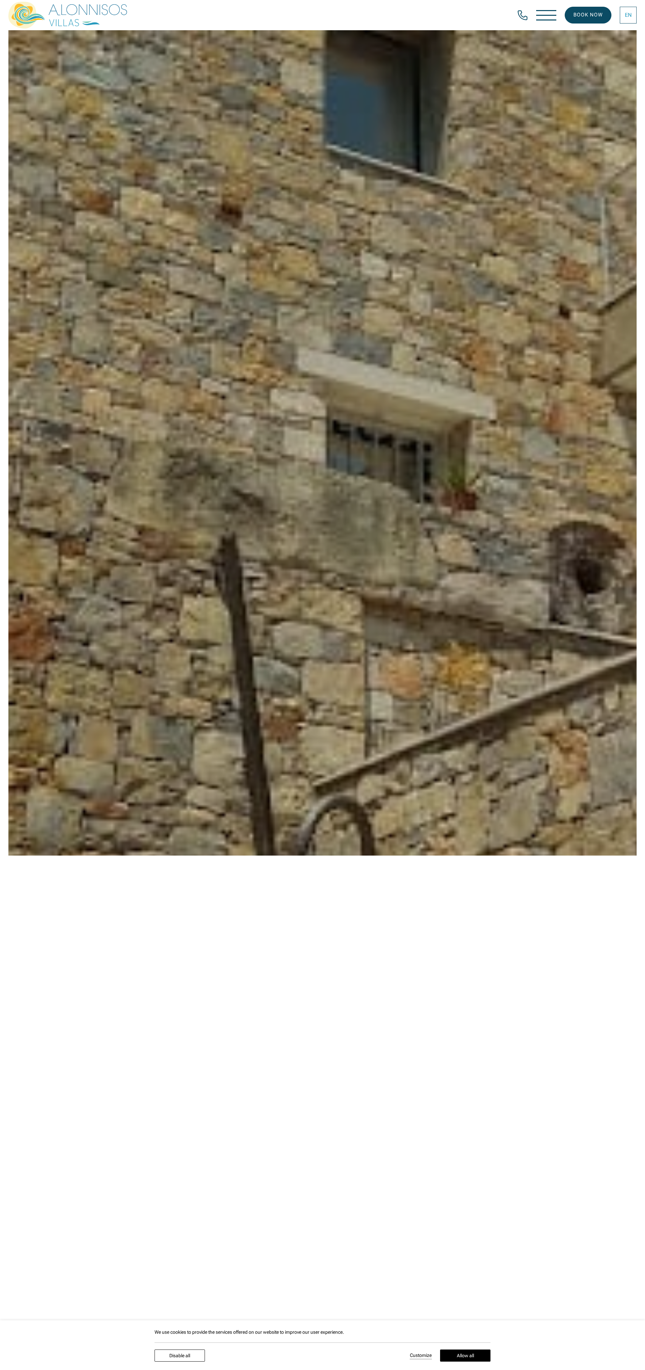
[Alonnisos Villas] (67, 15)
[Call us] (522, 14)
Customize (421, 1355)
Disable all (179, 1355)
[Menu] (546, 15)
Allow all (465, 1355)
